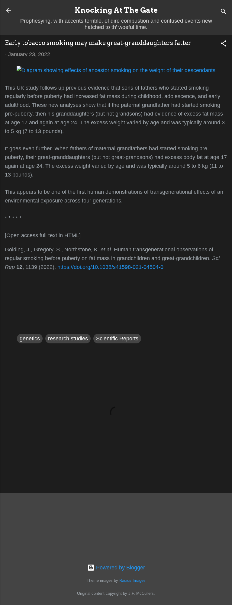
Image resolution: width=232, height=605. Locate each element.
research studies (68, 339)
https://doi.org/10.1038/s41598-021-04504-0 (110, 267)
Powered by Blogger (120, 568)
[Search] (223, 12)
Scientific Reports (117, 339)
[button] (223, 44)
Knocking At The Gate (116, 10)
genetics (30, 339)
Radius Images (132, 580)
